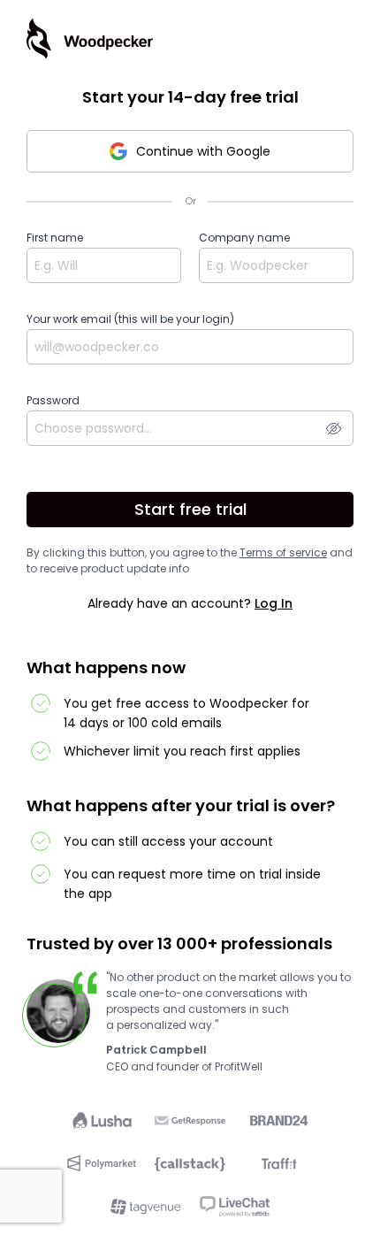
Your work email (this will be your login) (130, 318)
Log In (274, 603)
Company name (244, 237)
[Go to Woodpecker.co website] (90, 39)
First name (55, 237)
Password (53, 400)
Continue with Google (203, 151)
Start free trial (190, 509)
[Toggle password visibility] (333, 428)
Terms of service (283, 552)
